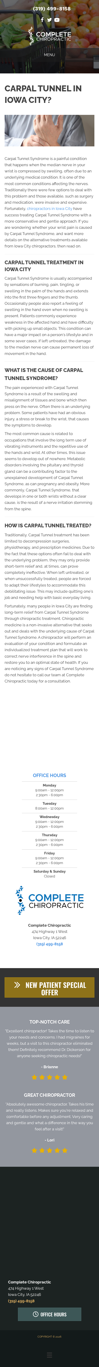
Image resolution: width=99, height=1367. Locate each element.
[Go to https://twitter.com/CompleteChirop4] (49, 20)
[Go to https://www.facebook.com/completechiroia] (42, 20)
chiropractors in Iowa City (49, 208)
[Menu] (49, 1355)
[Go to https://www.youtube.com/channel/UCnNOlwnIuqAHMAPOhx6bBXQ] (56, 20)
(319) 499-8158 (52, 9)
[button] (49, 987)
